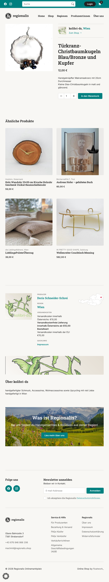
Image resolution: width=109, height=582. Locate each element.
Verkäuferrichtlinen (60, 540)
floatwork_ (98, 568)
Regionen (62, 15)
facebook (5, 4)
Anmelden (95, 490)
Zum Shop (74, 33)
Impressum (43, 344)
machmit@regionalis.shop (18, 548)
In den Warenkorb (90, 96)
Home (41, 15)
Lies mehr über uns (54, 435)
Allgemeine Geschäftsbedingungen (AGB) (62, 548)
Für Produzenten (59, 522)
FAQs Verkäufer (58, 536)
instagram (10, 4)
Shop (51, 15)
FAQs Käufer (57, 531)
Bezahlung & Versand (61, 527)
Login (90, 4)
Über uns (98, 15)
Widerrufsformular (91, 536)
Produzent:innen (80, 15)
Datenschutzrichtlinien (88, 498)
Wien (86, 28)
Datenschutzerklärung (93, 531)
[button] (6, 576)
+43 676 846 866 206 (16, 542)
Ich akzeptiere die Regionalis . (74, 498)
